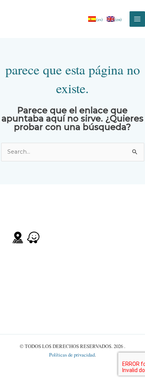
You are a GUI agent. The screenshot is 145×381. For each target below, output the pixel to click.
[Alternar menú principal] (137, 19)
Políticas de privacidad (72, 355)
